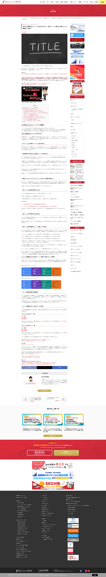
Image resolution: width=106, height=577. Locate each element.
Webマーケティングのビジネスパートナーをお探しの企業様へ (78, 505)
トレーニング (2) (73, 221)
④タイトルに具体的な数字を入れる (30, 114)
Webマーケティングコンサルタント (50, 524)
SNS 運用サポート (19, 553)
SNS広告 (73, 151)
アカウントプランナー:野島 (76, 252)
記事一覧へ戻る (44, 390)
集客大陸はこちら (53, 435)
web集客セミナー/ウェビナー (76, 123)
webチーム (73, 265)
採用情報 (102, 2)
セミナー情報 (44, 505)
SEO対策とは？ (20, 516)
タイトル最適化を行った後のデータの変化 (31, 120)
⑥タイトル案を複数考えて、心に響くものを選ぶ (33, 116)
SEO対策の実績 (20, 514)
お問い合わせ (70, 495)
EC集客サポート (19, 543)
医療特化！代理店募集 (71, 509)
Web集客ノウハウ (47, 18)
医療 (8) (72, 214)
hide (36, 105)
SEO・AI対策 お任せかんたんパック (24, 510)
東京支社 (45, 520)
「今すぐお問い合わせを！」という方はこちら (31, 357)
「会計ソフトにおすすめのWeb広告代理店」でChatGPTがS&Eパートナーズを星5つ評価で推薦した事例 (52, 430)
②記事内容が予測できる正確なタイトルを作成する (33, 111)
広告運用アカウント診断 (48, 539)
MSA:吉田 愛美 (73, 239)
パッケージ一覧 (44, 499)
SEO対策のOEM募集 (71, 507)
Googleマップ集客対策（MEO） (21, 549)
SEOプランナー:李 (74, 255)
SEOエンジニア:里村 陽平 (76, 261)
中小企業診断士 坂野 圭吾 (76, 271)
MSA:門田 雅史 (45, 376)
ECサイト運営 (73, 154)
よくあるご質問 (70, 513)
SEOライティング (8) (74, 209)
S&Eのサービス (74, 106)
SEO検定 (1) (82, 214)
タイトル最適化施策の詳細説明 (29, 119)
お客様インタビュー (45, 511)
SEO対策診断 (20, 512)
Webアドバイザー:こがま (75, 258)
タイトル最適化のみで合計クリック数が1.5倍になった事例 (33, 117)
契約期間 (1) (80, 212)
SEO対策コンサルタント (48, 526)
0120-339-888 (44, 570)
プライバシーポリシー (71, 516)
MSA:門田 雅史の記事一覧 (30, 383)
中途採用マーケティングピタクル (22, 557)
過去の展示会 (44, 507)
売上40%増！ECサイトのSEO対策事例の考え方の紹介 (35, 204)
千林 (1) (72, 203)
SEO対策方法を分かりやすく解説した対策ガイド (31, 361)
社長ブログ (44, 503)
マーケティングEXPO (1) (75, 196)
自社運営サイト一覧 (45, 530)
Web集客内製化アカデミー (21, 555)
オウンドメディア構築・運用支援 (22, 545)
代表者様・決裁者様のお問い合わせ (74, 497)
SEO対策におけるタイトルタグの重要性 (30, 107)
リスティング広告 (74, 149)
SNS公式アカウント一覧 (46, 515)
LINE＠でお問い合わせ (72, 503)
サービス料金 (44, 497)
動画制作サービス (19, 539)
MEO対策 (73, 147)
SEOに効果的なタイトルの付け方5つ (29, 109)
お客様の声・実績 (45, 509)
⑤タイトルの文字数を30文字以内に (30, 115)
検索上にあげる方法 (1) (75, 223)
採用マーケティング (74, 138)
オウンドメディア (74, 156)
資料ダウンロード (71, 499)
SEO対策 (53, 18)
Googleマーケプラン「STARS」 (21, 497)
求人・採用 (73, 129)
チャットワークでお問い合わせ (73, 501)
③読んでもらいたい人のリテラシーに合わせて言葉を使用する (35, 112)
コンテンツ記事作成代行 (22, 508)
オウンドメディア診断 (20, 547)
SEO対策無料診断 (39, 251)
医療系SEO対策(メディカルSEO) (23, 506)
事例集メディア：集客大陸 (47, 513)
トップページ (26, 18)
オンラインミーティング (72, 511)
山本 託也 (72, 236)
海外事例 (73, 142)
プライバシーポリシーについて (36, 575)
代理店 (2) (77, 191)
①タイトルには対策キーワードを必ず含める (32, 110)
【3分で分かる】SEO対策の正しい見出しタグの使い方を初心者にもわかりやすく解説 (39, 362)
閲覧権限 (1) (81, 185)
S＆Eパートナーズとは (46, 528)
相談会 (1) (72, 191)
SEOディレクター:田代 (75, 249)
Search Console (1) (74, 185)
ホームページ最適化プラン (20, 541)
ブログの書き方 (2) (74, 212)
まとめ (23, 121)
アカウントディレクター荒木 (76, 246)
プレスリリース (44, 532)
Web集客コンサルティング (20, 495)
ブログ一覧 (44, 501)
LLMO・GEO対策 (21, 502)
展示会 (72, 126)
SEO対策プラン (19, 500)
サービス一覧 (44, 495)
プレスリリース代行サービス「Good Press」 (24, 551)
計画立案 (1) (76, 214)
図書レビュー (73, 99)
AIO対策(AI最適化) (74, 140)
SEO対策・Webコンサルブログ (36, 18)
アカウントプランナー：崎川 (76, 230)
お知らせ (72, 113)
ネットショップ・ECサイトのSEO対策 (24, 504)
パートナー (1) (73, 194)
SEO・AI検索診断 (47, 537)
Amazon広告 (73, 135)
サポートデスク (74, 268)
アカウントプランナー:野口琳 (76, 233)
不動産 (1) (79, 221)
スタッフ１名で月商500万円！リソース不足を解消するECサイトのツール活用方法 (40, 206)
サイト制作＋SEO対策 (20, 537)
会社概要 (43, 518)
